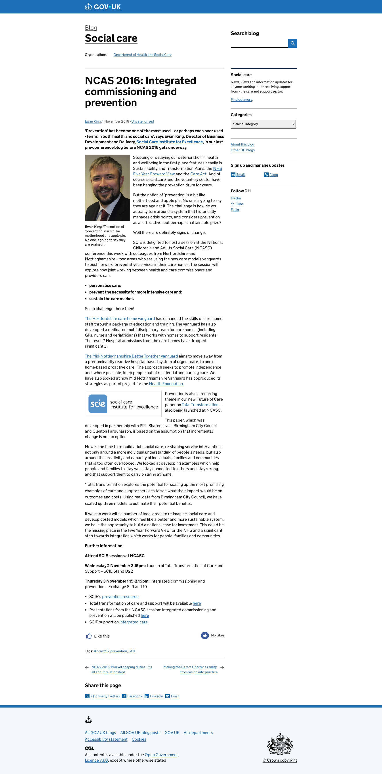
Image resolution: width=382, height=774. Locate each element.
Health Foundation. (166, 383)
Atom (273, 174)
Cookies (139, 739)
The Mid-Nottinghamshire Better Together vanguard (131, 356)
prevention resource (120, 596)
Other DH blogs (243, 150)
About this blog (242, 144)
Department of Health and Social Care (143, 55)
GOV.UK (172, 732)
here (197, 603)
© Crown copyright (280, 760)
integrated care (134, 621)
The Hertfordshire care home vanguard (120, 318)
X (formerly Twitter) (105, 696)
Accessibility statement (106, 739)
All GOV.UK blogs (100, 732)
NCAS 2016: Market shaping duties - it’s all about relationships (122, 669)
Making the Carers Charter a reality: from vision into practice (190, 669)
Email (175, 696)
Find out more (241, 99)
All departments (198, 732)
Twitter (236, 198)
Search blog (245, 33)
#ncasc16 (101, 651)
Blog (91, 27)
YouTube (237, 204)
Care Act (198, 173)
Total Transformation (200, 404)
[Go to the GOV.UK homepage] (103, 7)
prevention (118, 651)
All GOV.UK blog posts (140, 732)
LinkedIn (156, 696)
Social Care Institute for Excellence (169, 141)
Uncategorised (142, 121)
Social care (111, 38)
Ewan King (93, 121)
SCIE (132, 651)
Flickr (235, 210)
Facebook (134, 696)
